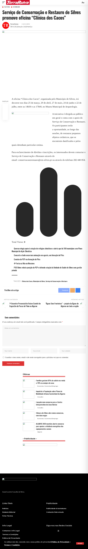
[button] (80, 543)
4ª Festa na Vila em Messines (24, 263)
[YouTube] (55, 531)
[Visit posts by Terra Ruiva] (5, 25)
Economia (40, 386)
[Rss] (58, 531)
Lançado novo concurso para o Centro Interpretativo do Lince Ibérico (49, 403)
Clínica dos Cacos (27, 281)
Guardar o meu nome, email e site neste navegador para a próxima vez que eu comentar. (37, 357)
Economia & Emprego (51, 386)
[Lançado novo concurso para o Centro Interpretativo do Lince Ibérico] (28, 405)
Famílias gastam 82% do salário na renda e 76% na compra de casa (50, 381)
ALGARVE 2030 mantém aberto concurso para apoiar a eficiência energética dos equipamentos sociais (50, 426)
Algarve (39, 432)
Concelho (40, 397)
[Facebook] (47, 531)
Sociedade (16, 7)
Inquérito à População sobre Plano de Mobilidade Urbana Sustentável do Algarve (50, 392)
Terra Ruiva (14, 24)
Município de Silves (39, 281)
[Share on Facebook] (5, 106)
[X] (51, 531)
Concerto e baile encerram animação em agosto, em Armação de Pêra (39, 255)
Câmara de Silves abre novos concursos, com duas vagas (50, 414)
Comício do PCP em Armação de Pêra (27, 259)
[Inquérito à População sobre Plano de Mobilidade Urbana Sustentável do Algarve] (28, 394)
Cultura (7, 7)
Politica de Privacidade (60, 542)
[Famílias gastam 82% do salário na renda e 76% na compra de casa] (28, 383)
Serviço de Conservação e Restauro (56, 281)
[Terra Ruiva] (18, 2)
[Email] (5, 112)
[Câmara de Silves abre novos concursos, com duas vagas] (28, 416)
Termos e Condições (12, 545)
